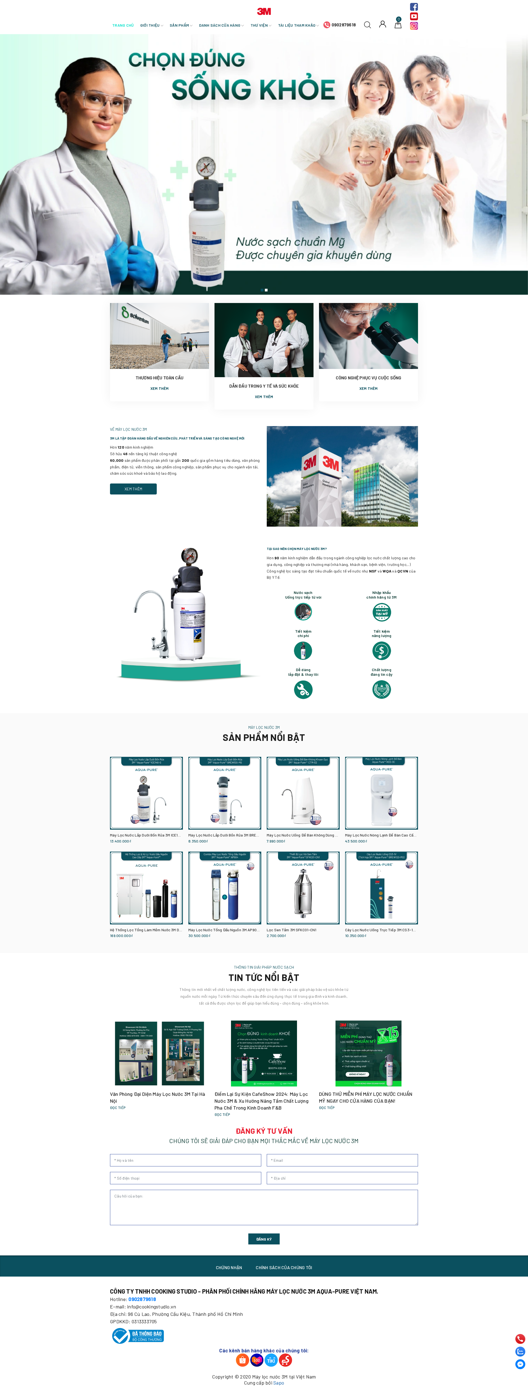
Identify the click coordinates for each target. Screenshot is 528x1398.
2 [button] (266, 290)
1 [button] (262, 290)
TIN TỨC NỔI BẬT (264, 977)
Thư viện (260, 25)
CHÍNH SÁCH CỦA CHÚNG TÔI (284, 1267)
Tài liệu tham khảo (297, 25)
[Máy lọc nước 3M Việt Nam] (264, 10)
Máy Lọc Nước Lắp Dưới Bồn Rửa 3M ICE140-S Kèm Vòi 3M (158, 835)
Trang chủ (123, 25)
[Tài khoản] (382, 23)
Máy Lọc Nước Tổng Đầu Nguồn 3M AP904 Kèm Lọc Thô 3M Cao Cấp (245, 929)
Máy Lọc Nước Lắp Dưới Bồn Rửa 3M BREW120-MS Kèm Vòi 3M (240, 835)
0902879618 (344, 24)
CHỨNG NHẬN (229, 1267)
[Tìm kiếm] (367, 24)
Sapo (278, 1383)
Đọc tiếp (118, 1107)
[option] (264, 164)
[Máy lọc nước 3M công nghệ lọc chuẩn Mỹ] (264, 164)
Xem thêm (159, 388)
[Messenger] (520, 1364)
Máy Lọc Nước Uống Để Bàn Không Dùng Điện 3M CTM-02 (315, 835)
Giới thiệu (150, 25)
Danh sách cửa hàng (220, 25)
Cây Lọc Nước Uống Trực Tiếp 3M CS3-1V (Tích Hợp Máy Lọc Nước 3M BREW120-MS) (416, 929)
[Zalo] (520, 1352)
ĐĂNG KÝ (264, 1239)
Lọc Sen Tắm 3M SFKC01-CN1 (292, 929)
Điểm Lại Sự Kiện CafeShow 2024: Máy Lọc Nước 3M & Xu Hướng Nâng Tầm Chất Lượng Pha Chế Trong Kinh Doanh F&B (262, 1101)
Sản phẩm (180, 25)
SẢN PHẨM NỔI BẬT (264, 737)
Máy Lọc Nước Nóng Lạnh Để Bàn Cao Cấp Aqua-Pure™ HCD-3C (398, 835)
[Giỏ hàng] (398, 24)
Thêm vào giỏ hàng (123, 842)
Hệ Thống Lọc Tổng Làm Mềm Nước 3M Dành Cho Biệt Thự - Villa (164, 929)
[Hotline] (520, 1339)
